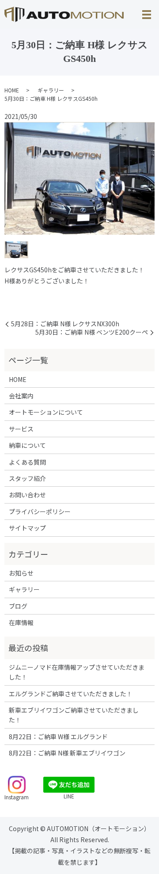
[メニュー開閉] (146, 14)
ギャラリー (51, 90)
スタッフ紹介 (27, 478)
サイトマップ (27, 527)
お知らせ (21, 573)
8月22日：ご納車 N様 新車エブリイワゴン (67, 752)
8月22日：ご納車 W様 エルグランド (58, 736)
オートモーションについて (46, 412)
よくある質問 (27, 462)
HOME (11, 90)
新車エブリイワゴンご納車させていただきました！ (74, 715)
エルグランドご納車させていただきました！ (70, 693)
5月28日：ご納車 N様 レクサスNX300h (65, 324)
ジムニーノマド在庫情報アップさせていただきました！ (76, 672)
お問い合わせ (27, 494)
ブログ (18, 606)
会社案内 (21, 395)
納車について (27, 445)
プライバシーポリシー (40, 511)
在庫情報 (21, 622)
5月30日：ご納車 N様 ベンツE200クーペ (91, 332)
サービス (21, 428)
